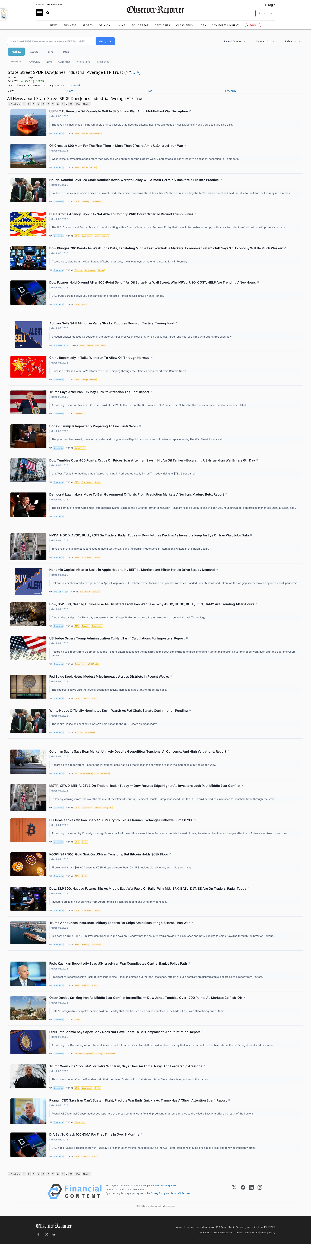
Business (70, 25)
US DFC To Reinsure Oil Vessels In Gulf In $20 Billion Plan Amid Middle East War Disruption (120, 111)
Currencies (64, 61)
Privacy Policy (158, 1193)
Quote (69, 91)
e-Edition (253, 25)
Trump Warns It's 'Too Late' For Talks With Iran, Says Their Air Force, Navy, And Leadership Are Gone (127, 1066)
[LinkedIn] (251, 1191)
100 (78, 104)
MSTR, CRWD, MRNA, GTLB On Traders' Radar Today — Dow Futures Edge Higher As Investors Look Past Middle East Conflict (146, 786)
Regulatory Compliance (96, 345)
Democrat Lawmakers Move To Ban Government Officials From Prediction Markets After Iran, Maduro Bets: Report (138, 494)
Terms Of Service (180, 1193)
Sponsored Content (225, 25)
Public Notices (55, 4)
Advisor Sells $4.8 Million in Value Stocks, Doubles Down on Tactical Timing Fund (113, 323)
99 (71, 104)
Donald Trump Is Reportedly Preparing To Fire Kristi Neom (95, 426)
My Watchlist (263, 41)
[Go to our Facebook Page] (38, 1234)
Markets (16, 51)
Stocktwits (58, 133)
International (83, 61)
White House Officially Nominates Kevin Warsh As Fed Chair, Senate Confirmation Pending (120, 710)
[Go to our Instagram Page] (54, 1234)
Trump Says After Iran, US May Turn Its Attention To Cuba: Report (101, 392)
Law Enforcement (102, 236)
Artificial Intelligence (83, 773)
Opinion (105, 25)
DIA (135, 72)
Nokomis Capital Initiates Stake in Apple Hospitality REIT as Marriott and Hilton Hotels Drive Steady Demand (133, 570)
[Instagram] (259, 1191)
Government (95, 133)
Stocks (34, 51)
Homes (40, 4)
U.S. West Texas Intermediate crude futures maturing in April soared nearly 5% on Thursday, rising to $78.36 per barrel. (124, 473)
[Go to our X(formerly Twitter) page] (46, 1234)
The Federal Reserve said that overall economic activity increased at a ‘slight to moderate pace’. (110, 689)
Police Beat (140, 25)
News (54, 25)
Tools (66, 51)
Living (121, 25)
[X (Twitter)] (234, 1191)
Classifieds (184, 25)
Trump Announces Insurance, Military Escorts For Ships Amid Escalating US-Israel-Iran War (121, 923)
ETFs (50, 51)
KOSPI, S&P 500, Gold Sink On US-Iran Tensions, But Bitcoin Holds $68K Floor (110, 854)
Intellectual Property (103, 808)
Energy (85, 133)
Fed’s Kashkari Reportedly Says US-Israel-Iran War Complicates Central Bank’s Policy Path (119, 963)
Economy (85, 202)
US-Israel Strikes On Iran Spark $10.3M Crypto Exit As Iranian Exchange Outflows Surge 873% (122, 820)
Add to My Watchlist (73, 85)
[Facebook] (243, 1191)
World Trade (93, 664)
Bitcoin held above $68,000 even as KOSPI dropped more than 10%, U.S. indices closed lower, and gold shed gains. (122, 867)
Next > (86, 104)
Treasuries (103, 61)
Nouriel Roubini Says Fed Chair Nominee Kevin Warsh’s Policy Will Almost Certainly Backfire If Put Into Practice (135, 180)
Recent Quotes (232, 41)
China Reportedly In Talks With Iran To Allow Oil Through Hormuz (101, 358)
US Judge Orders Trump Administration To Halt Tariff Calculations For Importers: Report (118, 638)
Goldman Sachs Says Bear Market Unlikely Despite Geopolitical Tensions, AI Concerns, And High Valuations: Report (139, 751)
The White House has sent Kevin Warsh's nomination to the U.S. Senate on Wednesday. (105, 723)
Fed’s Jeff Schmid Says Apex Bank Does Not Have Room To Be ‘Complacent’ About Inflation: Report (126, 1032)
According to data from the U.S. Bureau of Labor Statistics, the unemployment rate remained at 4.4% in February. (120, 261)
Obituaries (162, 25)
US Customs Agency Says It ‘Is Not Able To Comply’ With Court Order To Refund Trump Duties (123, 214)
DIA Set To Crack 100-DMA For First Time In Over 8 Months (96, 1134)
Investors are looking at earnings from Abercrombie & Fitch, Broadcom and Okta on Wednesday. (110, 901)
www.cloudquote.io (166, 1185)
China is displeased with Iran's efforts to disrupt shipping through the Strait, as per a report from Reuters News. (120, 371)
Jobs (202, 25)
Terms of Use (252, 1232)
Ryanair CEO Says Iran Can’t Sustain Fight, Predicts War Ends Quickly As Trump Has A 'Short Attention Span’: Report (139, 1100)
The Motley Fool (60, 345)
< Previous (14, 104)
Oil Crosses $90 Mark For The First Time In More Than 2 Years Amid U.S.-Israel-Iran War (118, 146)
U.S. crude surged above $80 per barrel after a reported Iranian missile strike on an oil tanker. (108, 295)
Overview (34, 61)
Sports (87, 25)
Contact (238, 1232)
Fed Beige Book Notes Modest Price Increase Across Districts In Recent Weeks (110, 676)
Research (230, 91)
